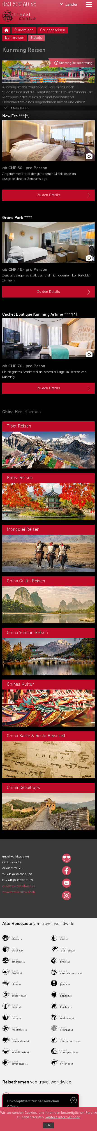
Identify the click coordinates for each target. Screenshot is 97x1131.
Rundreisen (24, 30)
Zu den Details (48, 195)
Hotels (36, 38)
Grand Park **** (17, 218)
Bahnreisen (14, 38)
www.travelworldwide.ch (18, 891)
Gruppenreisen (52, 30)
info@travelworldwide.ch (18, 886)
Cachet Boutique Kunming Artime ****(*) (39, 314)
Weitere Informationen (63, 1117)
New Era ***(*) (16, 116)
